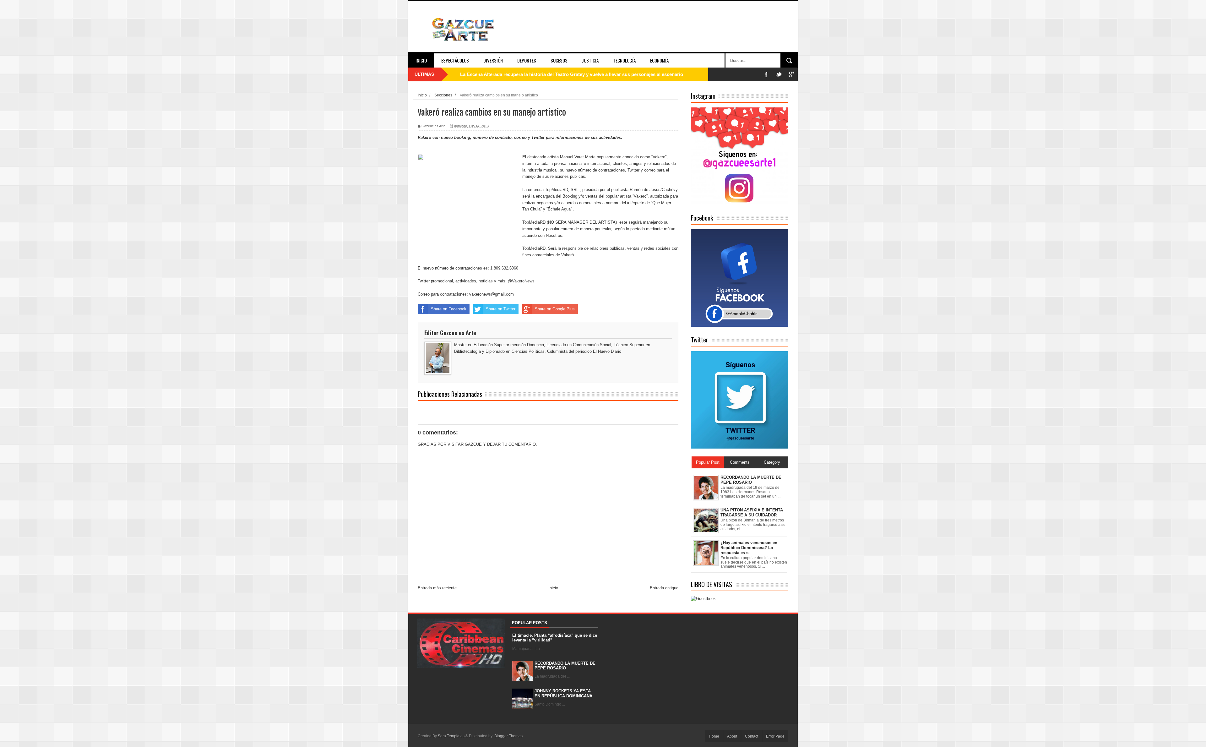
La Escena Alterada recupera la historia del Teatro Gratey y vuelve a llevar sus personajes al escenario (571, 74)
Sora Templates (451, 736)
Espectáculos (455, 60)
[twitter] (779, 74)
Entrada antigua (664, 588)
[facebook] (766, 74)
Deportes (526, 60)
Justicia (590, 60)
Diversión (493, 60)
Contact (751, 736)
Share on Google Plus (555, 309)
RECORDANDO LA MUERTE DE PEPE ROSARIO (565, 666)
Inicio (421, 60)
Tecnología (624, 60)
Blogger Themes (508, 736)
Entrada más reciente (437, 588)
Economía (659, 60)
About (732, 736)
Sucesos (559, 60)
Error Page (775, 736)
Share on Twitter (500, 309)
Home (714, 736)
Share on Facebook (448, 309)
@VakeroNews (521, 281)
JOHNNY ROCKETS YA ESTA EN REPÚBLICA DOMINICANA (563, 693)
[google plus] (791, 74)
